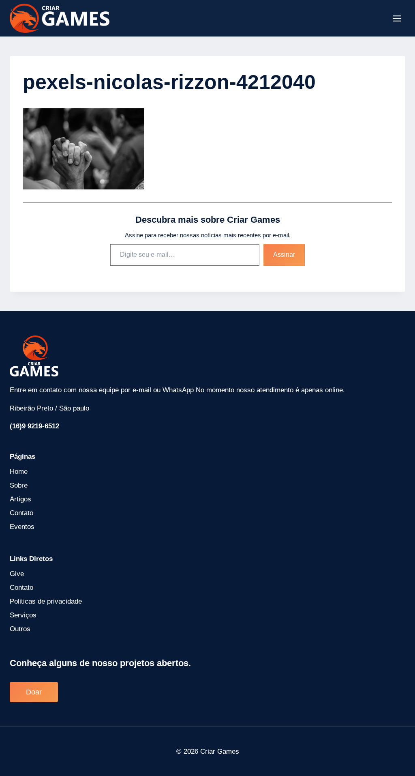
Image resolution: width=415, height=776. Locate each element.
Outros (20, 629)
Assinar (284, 254)
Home (19, 471)
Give (17, 574)
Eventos (22, 527)
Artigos (20, 499)
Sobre (19, 485)
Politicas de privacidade (46, 601)
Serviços (23, 615)
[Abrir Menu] (396, 18)
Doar (34, 692)
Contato (21, 513)
